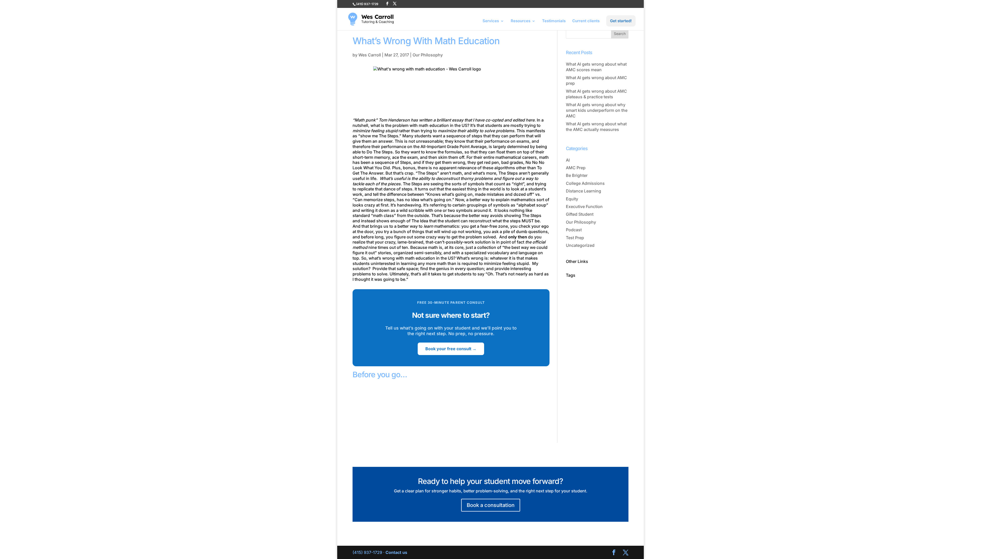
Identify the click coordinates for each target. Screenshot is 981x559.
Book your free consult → (450, 348)
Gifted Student (579, 214)
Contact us (396, 552)
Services (491, 21)
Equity (572, 198)
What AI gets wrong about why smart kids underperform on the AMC (596, 110)
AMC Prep (576, 167)
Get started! (621, 20)
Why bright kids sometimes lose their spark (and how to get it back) (398, 415)
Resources (520, 21)
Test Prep (575, 237)
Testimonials (554, 21)
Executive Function (584, 206)
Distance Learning (583, 190)
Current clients (586, 21)
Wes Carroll (369, 54)
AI (568, 160)
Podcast (574, 229)
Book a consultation (491, 505)
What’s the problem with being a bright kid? (502, 409)
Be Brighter (577, 175)
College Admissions (585, 183)
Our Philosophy (428, 54)
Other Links (577, 261)
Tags (570, 275)
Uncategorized (580, 245)
